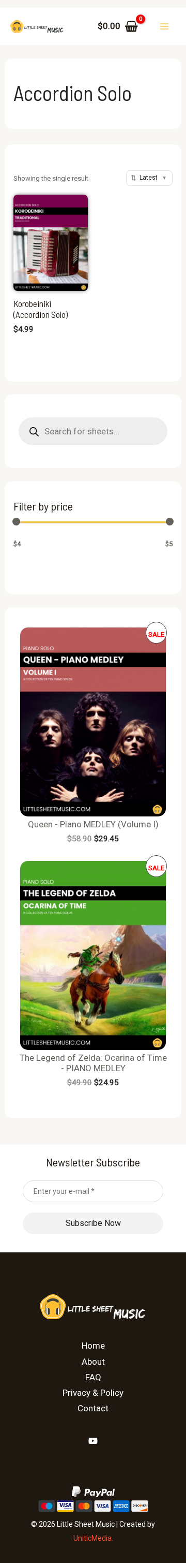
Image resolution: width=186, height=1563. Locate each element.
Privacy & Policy (93, 1392)
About (93, 1361)
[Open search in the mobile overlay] (93, 431)
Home (93, 1345)
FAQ (93, 1377)
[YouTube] (93, 1440)
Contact (93, 1408)
